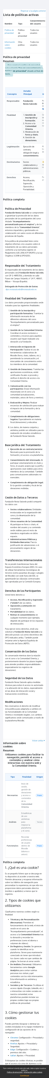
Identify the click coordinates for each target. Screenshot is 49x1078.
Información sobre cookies (33, 1072)
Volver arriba (38, 740)
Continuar (24, 1075)
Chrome (14, 1037)
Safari (13, 1055)
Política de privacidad (15, 1072)
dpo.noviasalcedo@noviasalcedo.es (21, 289)
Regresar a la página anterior (33, 11)
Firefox (13, 1043)
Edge (12, 1049)
